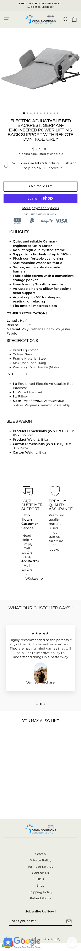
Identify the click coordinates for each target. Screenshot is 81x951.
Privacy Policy (40, 860)
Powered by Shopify (47, 939)
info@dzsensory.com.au (40, 578)
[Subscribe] (69, 921)
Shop (40, 885)
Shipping (23, 153)
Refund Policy (40, 898)
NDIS (40, 879)
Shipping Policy (40, 892)
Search (40, 854)
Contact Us (40, 873)
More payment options (40, 208)
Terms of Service (40, 866)
